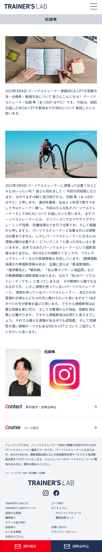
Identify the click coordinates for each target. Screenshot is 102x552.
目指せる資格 (13, 513)
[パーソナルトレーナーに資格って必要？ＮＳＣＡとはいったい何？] (51, 154)
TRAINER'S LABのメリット (20, 508)
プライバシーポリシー (64, 532)
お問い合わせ (59, 527)
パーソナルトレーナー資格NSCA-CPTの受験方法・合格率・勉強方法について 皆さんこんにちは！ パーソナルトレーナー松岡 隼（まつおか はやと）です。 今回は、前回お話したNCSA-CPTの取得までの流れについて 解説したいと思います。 (51, 102)
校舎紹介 (10, 527)
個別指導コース (65, 517)
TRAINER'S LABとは (16, 503)
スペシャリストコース (68, 513)
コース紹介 (57, 503)
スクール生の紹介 (15, 522)
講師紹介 (10, 517)
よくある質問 (13, 532)
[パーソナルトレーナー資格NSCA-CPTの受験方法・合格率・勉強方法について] (51, 59)
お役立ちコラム (14, 536)
